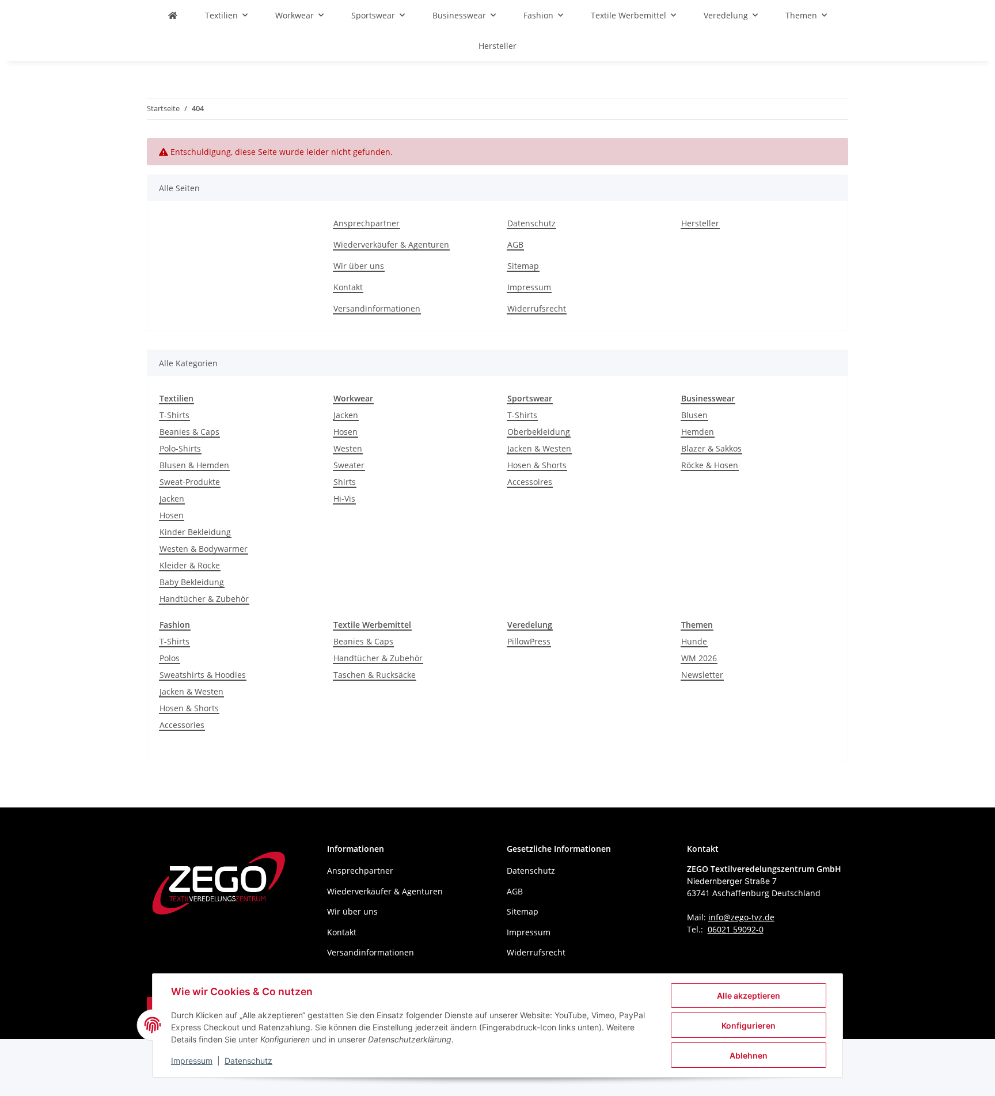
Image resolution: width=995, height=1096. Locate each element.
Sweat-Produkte (189, 481)
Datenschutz (248, 1060)
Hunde (694, 641)
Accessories (181, 724)
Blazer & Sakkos (711, 448)
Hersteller (497, 45)
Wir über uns (358, 265)
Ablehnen (749, 1055)
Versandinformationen (376, 308)
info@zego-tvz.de (741, 917)
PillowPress (528, 641)
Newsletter (702, 674)
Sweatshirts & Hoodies (202, 674)
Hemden (697, 431)
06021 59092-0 (736, 929)
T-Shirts (174, 414)
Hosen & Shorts (537, 465)
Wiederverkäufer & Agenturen (391, 244)
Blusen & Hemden (194, 465)
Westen (347, 448)
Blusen (694, 414)
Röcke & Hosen (709, 465)
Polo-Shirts (180, 448)
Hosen (171, 515)
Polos (169, 658)
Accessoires (529, 481)
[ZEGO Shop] (172, 15)
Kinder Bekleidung (195, 531)
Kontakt (348, 287)
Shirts (344, 481)
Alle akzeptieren (748, 995)
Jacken (171, 498)
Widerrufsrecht (536, 308)
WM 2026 (699, 658)
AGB (515, 244)
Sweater (348, 465)
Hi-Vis (344, 498)
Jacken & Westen (539, 448)
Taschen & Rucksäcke (374, 674)
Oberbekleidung (538, 431)
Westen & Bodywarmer (203, 548)
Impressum (191, 1060)
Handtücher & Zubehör (204, 598)
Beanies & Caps (189, 431)
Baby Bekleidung (191, 582)
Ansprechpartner (366, 223)
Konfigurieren (748, 1025)
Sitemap (523, 265)
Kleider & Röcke (189, 565)
